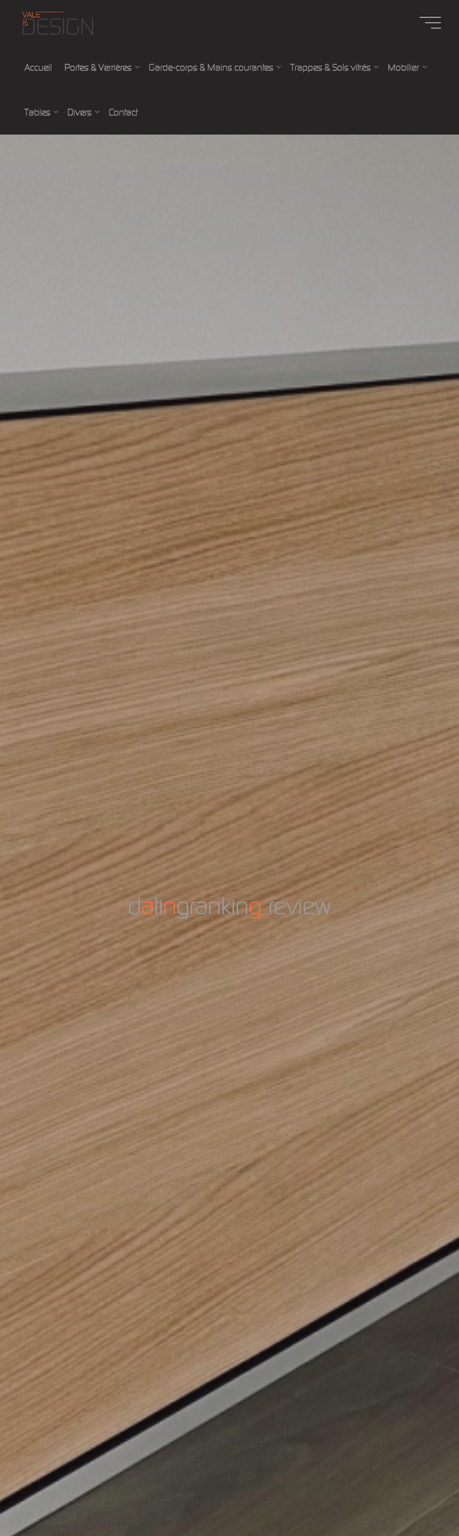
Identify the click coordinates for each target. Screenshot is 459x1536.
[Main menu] (430, 23)
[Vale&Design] (57, 22)
